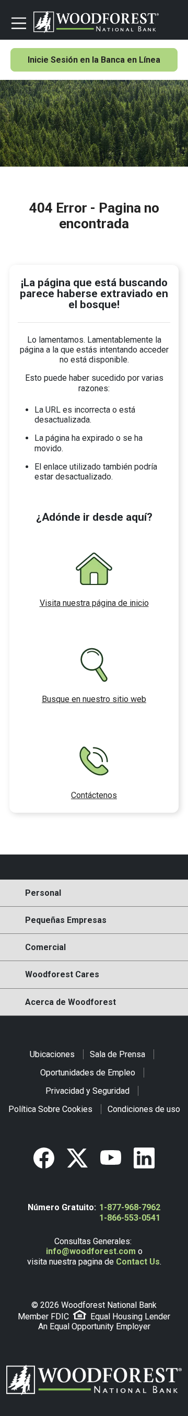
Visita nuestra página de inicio (94, 603)
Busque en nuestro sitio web (94, 699)
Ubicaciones (52, 1054)
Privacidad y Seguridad (87, 1091)
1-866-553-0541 (129, 1218)
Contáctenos (94, 795)
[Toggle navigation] (17, 22)
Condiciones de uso (144, 1109)
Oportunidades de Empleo (87, 1073)
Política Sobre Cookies (50, 1109)
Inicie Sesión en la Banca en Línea (94, 60)
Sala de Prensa (117, 1054)
